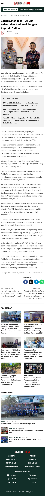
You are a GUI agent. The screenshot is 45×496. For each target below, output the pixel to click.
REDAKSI (33, 456)
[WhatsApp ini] (41, 282)
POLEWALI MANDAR (15, 437)
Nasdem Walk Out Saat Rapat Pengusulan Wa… (26, 431)
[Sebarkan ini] (25, 282)
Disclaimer (33, 460)
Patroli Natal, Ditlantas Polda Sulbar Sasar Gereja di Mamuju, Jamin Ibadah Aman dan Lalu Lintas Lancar (34, 293)
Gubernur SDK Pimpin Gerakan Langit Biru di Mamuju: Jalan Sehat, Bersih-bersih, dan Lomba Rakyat (11, 328)
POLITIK (12, 428)
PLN (28, 273)
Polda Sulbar (37, 273)
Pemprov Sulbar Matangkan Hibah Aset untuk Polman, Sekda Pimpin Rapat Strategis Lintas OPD (33, 354)
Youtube (13, 482)
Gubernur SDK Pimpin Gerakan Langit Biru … (19, 423)
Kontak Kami (33, 463)
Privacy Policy (11, 460)
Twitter (34, 475)
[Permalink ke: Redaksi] (3, 33)
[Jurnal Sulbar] (22, 3)
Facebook (13, 475)
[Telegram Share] (36, 282)
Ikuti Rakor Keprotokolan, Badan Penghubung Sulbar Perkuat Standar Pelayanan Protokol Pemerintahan (32, 381)
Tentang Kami (11, 463)
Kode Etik (11, 456)
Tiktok (34, 482)
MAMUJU (3, 421)
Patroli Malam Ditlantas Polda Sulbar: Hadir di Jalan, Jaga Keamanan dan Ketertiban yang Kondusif (20, 111)
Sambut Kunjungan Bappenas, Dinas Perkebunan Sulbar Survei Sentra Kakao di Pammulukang (11, 380)
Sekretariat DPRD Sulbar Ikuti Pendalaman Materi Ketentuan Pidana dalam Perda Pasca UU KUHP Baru (11, 354)
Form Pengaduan (11, 467)
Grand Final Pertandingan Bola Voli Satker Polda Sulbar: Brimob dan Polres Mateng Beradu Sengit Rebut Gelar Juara (21, 120)
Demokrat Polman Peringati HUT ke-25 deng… (25, 440)
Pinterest (13, 479)
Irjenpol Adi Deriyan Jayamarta (13, 273)
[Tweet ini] (31, 282)
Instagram (34, 479)
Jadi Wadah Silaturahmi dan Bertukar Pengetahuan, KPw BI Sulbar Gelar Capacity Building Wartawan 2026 (33, 328)
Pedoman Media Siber (33, 467)
